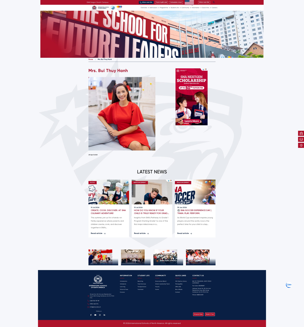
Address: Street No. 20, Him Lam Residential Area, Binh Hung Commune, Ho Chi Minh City (201, 290)
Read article (96, 233)
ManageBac (179, 284)
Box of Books (178, 289)
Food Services (142, 284)
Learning (122, 286)
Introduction (123, 281)
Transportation (142, 286)
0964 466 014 (94, 304)
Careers (214, 7)
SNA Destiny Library (181, 281)
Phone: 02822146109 (197, 295)
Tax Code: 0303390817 (198, 285)
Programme (164, 7)
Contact (177, 292)
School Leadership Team (162, 284)
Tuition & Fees (124, 289)
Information (196, 7)
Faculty (157, 286)
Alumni (157, 289)
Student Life (175, 7)
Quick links (205, 7)
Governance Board (160, 281)
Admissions (153, 7)
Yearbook (140, 289)
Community (185, 7)
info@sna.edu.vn (95, 307)
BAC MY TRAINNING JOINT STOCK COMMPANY (201, 282)
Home (90, 59)
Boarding (140, 281)
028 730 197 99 (94, 301)
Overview (144, 7)
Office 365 (178, 286)
